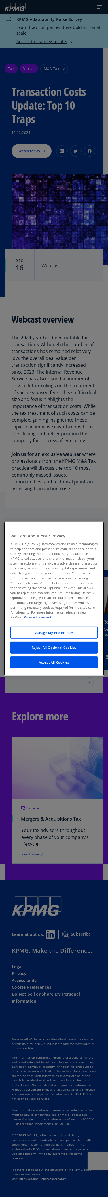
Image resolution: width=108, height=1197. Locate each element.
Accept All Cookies (54, 662)
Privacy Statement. (38, 617)
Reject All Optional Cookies (54, 647)
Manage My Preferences (54, 632)
